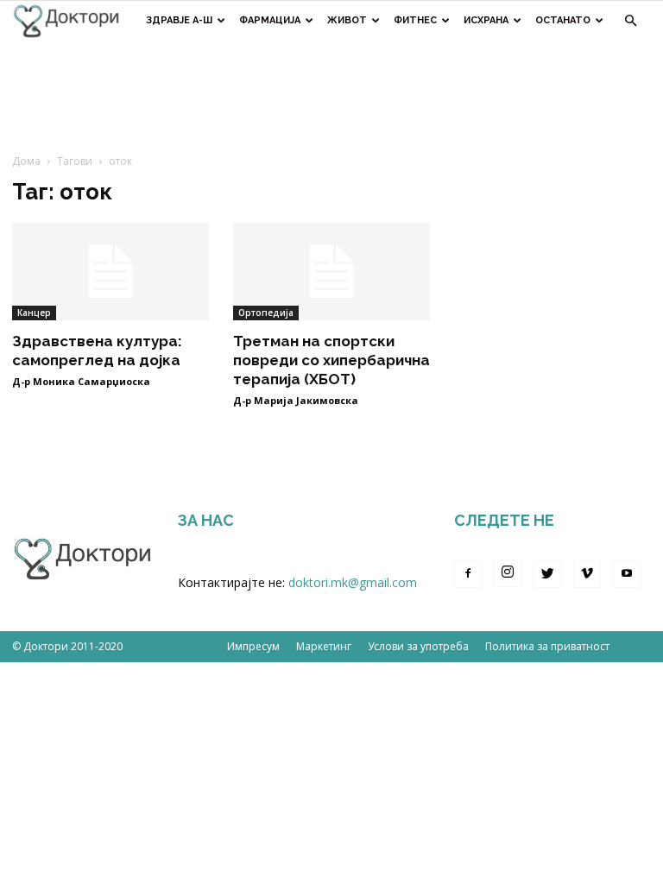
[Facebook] (468, 574)
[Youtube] (627, 574)
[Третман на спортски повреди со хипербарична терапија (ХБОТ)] (331, 271)
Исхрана (486, 20)
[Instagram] (507, 573)
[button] (630, 21)
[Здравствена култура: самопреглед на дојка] (110, 271)
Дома (26, 161)
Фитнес (415, 20)
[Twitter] (547, 574)
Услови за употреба (418, 646)
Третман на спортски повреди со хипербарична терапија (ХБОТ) (331, 360)
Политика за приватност (547, 646)
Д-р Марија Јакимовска (295, 400)
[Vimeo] (587, 574)
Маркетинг (323, 646)
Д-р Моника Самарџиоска (81, 381)
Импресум (253, 646)
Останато (562, 20)
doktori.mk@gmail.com (352, 582)
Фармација (269, 20)
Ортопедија (266, 313)
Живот (347, 20)
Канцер (34, 313)
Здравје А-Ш (179, 20)
